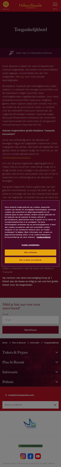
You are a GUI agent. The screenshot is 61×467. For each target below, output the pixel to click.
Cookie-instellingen (31, 245)
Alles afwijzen (30, 252)
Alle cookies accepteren (30, 260)
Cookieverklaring (43, 237)
